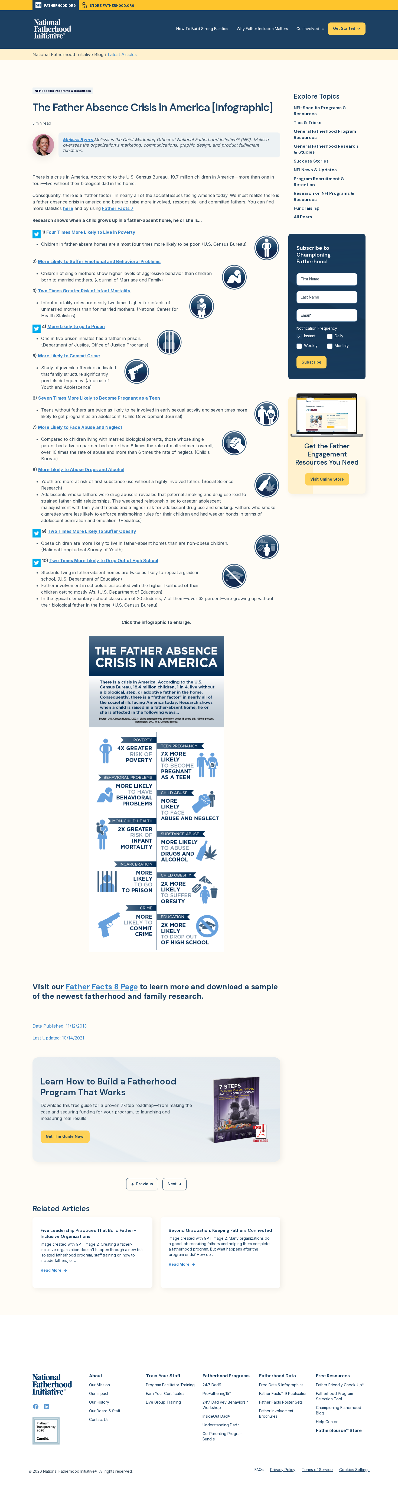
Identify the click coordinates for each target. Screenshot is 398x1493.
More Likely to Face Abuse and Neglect (80, 427)
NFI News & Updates (315, 170)
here (68, 208)
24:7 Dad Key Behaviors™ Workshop (225, 1405)
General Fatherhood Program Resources (325, 134)
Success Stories (311, 161)
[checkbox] (326, 342)
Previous (144, 1183)
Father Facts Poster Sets (281, 1402)
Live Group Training (163, 1402)
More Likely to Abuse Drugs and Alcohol (81, 469)
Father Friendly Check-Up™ (340, 1384)
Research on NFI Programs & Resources (324, 196)
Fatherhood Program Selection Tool (334, 1396)
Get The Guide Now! (65, 1136)
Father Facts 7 (117, 208)
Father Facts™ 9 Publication (283, 1393)
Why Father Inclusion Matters (262, 28)
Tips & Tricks (307, 122)
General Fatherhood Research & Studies (326, 149)
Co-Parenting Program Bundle (223, 1436)
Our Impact (98, 1393)
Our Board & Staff (104, 1410)
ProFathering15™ (217, 1393)
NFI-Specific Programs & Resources (63, 91)
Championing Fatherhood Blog (338, 1410)
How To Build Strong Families (202, 28)
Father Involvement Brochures (276, 1413)
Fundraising (306, 208)
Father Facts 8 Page (102, 987)
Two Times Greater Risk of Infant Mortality (84, 290)
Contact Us (99, 1419)
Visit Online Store (327, 479)
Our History (99, 1402)
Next (172, 1183)
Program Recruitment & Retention (319, 181)
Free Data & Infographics (281, 1384)
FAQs (259, 1469)
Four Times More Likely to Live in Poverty (90, 232)
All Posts (303, 217)
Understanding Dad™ (221, 1425)
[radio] (311, 337)
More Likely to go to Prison (76, 326)
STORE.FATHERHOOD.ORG (112, 5)
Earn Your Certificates (165, 1393)
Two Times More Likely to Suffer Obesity (92, 531)
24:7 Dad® (212, 1384)
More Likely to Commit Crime (69, 355)
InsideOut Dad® (216, 1416)
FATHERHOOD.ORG (60, 5)
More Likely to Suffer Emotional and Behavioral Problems (99, 261)
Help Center (327, 1421)
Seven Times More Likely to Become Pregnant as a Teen (99, 398)
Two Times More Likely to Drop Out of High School (103, 560)
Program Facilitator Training (170, 1384)
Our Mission (99, 1384)
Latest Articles (122, 54)
